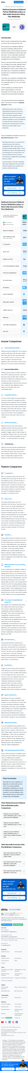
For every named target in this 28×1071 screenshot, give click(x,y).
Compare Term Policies (20, 978)
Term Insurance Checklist (18, 974)
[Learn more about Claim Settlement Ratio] (20, 348)
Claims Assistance (5, 1009)
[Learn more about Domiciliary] (12, 665)
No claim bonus (9, 639)
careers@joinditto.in (6, 945)
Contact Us (17, 1017)
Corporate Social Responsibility (19, 1014)
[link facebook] (17, 1022)
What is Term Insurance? (20, 987)
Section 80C (17, 997)
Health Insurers (5, 1006)
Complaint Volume (10, 395)
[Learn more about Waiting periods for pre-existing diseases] (26, 566)
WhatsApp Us (19, 924)
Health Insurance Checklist (5, 974)
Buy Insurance (19, 2)
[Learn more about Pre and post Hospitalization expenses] (26, 601)
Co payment (8, 473)
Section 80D (4, 997)
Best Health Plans (5, 991)
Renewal (3, 1013)
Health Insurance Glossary (19, 1010)
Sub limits (7, 535)
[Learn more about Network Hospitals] (17, 423)
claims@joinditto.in (13, 936)
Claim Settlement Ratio (11, 348)
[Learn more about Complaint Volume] (17, 395)
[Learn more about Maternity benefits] (17, 723)
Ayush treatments (10, 695)
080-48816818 (4, 936)
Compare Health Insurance (14, 6)
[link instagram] (13, 1022)
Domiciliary (8, 665)
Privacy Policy (18, 1004)
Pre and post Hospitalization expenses (13, 601)
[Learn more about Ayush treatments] (17, 695)
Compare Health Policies (7, 978)
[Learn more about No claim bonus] (15, 640)
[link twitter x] (6, 1022)
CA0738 (4, 1034)
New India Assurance (7, 137)
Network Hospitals (10, 422)
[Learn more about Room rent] (12, 499)
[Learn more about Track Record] (14, 444)
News (15, 960)
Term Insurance (18, 951)
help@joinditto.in (13, 931)
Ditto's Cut (4, 1059)
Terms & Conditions (6, 1004)
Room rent (7, 499)
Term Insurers (18, 1006)
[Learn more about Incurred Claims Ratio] (19, 369)
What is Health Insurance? (4, 987)
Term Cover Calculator (6, 980)
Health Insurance (5, 951)
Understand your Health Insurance (7, 970)
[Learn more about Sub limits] (11, 535)
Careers (6, 1017)
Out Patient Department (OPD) (14, 750)
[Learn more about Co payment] (13, 473)
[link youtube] (2, 1022)
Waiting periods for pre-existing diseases (14, 565)
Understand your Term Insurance (20, 970)
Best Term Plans (18, 991)
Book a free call (7, 924)
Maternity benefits (10, 722)
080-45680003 (4, 931)
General (3, 963)
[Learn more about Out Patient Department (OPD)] (24, 750)
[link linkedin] (9, 1022)
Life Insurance (17, 958)
